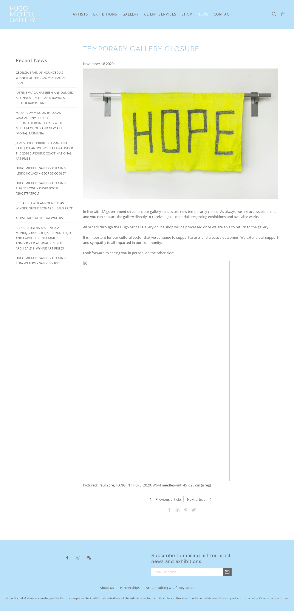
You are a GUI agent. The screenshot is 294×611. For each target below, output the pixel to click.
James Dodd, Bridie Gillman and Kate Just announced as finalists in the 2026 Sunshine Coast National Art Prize (45, 151)
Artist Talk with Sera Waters (39, 218)
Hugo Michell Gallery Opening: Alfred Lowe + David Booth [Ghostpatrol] (41, 188)
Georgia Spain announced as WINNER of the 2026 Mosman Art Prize (42, 77)
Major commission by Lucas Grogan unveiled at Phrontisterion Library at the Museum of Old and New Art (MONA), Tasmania (40, 123)
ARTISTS (80, 14)
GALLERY (130, 14)
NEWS (202, 14)
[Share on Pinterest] (184, 509)
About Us (107, 588)
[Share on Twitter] (193, 509)
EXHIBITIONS (105, 14)
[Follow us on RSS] (89, 557)
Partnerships (130, 588)
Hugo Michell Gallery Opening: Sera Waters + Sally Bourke (41, 260)
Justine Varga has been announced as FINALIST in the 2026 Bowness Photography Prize (44, 97)
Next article (197, 499)
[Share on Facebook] (168, 509)
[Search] (274, 14)
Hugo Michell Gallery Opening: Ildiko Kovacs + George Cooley (41, 170)
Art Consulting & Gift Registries (170, 588)
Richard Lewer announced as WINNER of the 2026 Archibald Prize (44, 205)
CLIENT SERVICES (160, 14)
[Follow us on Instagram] (78, 557)
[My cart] (283, 14)
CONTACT (223, 14)
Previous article (167, 499)
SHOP (187, 14)
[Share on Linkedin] (176, 509)
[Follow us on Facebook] (67, 557)
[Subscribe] (227, 572)
